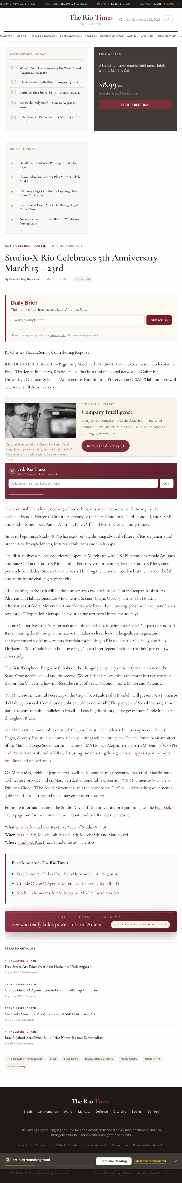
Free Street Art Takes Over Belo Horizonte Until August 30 (67, 874)
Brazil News (71, 1058)
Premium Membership (148, 1145)
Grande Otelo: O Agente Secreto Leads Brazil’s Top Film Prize (70, 883)
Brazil (22, 36)
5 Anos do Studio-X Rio (36, 827)
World (131, 36)
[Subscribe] (168, 19)
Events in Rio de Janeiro (99, 1058)
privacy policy (58, 335)
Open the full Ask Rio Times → (26, 492)
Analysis (147, 36)
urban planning (16, 1066)
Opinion (153, 1111)
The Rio (91, 17)
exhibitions (78, 543)
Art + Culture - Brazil (25, 245)
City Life (120, 1111)
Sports (90, 36)
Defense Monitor (112, 36)
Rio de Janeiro (128, 1058)
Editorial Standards (69, 1145)
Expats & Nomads (43, 36)
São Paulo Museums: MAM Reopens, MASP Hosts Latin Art (68, 892)
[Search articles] (121, 19)
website (122, 815)
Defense (102, 1111)
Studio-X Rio (29, 842)
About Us (24, 1145)
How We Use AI (97, 1145)
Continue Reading (113, 1161)
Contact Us (43, 1145)
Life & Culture (166, 36)
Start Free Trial (135, 105)
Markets (84, 1111)
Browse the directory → (105, 445)
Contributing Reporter (24, 279)
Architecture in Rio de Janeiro (25, 1058)
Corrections (120, 1145)
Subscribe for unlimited (150, 1161)
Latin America (70, 36)
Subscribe (159, 320)
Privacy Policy (103, 1173)
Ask (166, 483)
